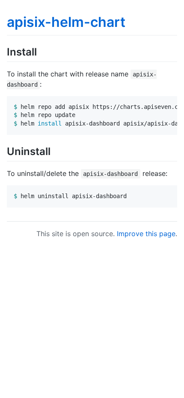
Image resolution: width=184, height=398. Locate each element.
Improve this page (146, 233)
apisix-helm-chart (66, 22)
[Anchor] (42, 51)
